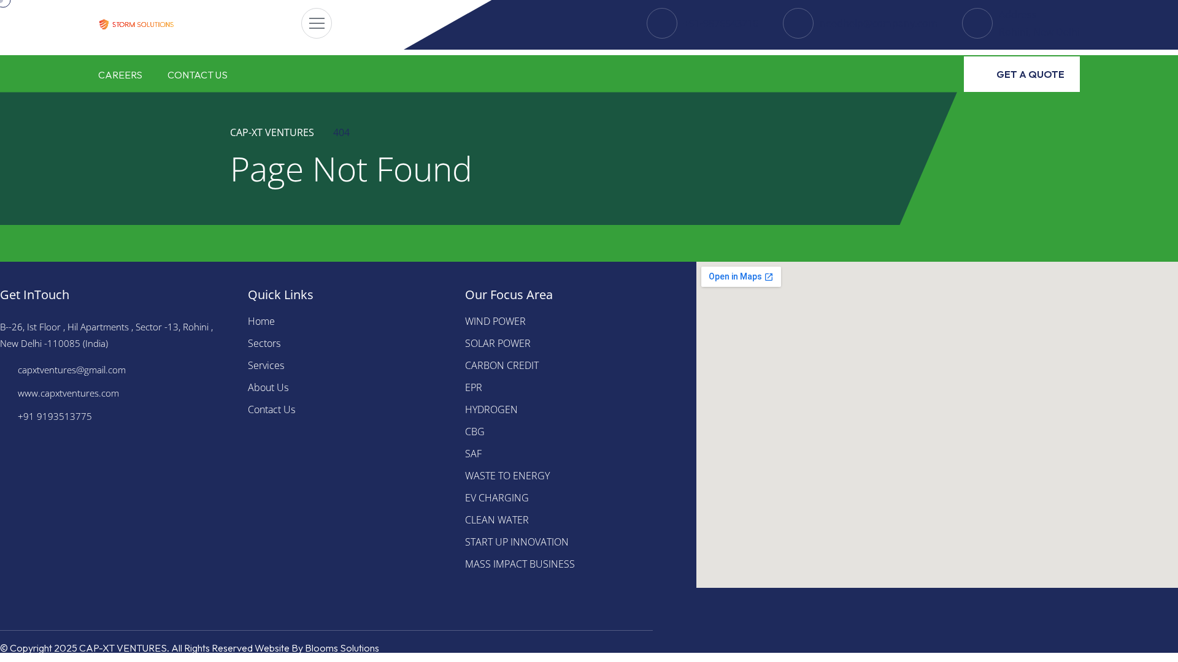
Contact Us (197, 75)
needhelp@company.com (878, 23)
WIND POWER (495, 321)
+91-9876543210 (720, 23)
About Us (268, 387)
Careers (120, 75)
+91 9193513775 (55, 416)
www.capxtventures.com (68, 393)
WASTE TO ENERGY (507, 475)
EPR (473, 387)
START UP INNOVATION (517, 542)
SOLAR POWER (498, 343)
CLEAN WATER (497, 520)
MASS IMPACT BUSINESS (520, 564)
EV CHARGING (497, 497)
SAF (473, 453)
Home (261, 321)
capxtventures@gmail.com (72, 369)
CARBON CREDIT (502, 365)
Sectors (264, 343)
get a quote (1030, 74)
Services (266, 365)
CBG (475, 431)
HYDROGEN (491, 409)
